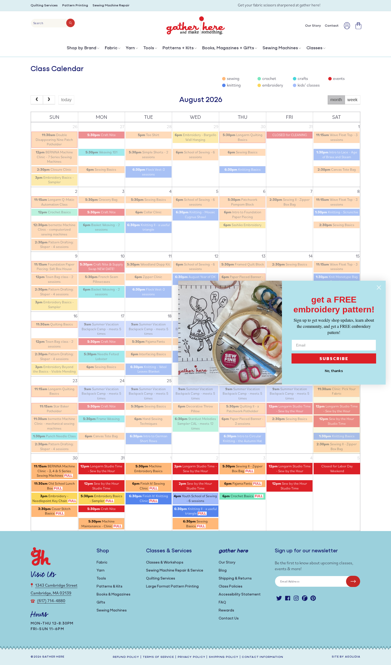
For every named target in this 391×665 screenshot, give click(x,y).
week (352, 99)
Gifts (101, 603)
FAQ (222, 603)
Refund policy (126, 657)
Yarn (130, 48)
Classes (314, 48)
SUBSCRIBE (333, 358)
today (66, 99)
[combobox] (53, 23)
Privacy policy (191, 657)
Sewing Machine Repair (111, 5)
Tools (148, 48)
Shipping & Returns (235, 579)
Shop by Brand (81, 48)
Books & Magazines (113, 595)
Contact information (262, 657)
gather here (53, 656)
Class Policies (230, 587)
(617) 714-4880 (51, 600)
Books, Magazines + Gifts (228, 48)
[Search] (70, 23)
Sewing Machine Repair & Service (174, 571)
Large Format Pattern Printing (172, 587)
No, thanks (334, 371)
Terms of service (158, 657)
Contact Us (229, 619)
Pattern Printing (75, 5)
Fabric (111, 48)
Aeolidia (352, 656)
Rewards (226, 611)
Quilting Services (44, 5)
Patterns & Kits (109, 587)
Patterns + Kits (178, 48)
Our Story (227, 563)
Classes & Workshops (164, 563)
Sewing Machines (280, 48)
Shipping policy (223, 657)
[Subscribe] (353, 581)
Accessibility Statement (240, 595)
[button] (83, 49)
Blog (223, 571)
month (336, 99)
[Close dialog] (379, 287)
